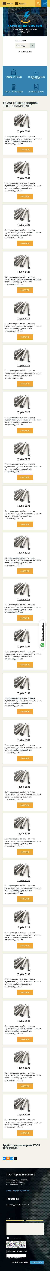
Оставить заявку (36, 92)
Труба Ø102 (23, 1068)
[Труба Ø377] (22, 316)
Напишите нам (42, 632)
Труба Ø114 (24, 927)
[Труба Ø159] (22, 644)
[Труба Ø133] (22, 738)
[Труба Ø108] (22, 972)
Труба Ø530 (23, 131)
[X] (15, 1158)
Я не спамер (15, 1238)
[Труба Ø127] (22, 832)
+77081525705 (25, 51)
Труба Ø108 (23, 974)
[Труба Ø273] (22, 457)
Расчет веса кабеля (14, 92)
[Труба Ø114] (22, 925)
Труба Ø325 (23, 365)
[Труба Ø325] (22, 363)
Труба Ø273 (23, 459)
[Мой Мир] (11, 1158)
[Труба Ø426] (22, 223)
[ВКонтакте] (4, 1158)
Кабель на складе (14, 77)
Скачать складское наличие (36, 78)
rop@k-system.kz (21, 1190)
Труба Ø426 (23, 225)
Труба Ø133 (23, 740)
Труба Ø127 (23, 833)
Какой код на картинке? (16, 1252)
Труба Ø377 (23, 318)
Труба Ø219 (23, 552)
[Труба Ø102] (22, 1066)
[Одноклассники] (8, 1158)
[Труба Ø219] (22, 551)
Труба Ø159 (23, 646)
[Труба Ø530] (22, 129)
